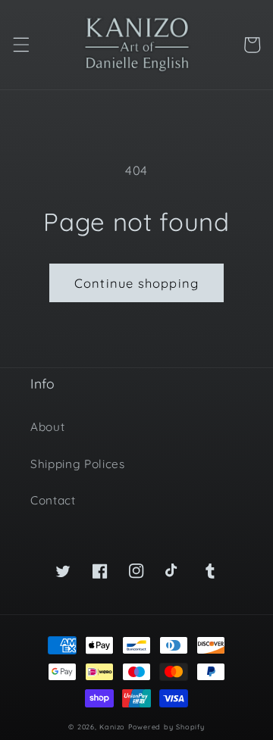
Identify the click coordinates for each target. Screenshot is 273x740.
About (47, 427)
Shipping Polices (77, 464)
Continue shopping (136, 283)
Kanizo (112, 727)
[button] (20, 45)
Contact (53, 500)
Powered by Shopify (166, 727)
